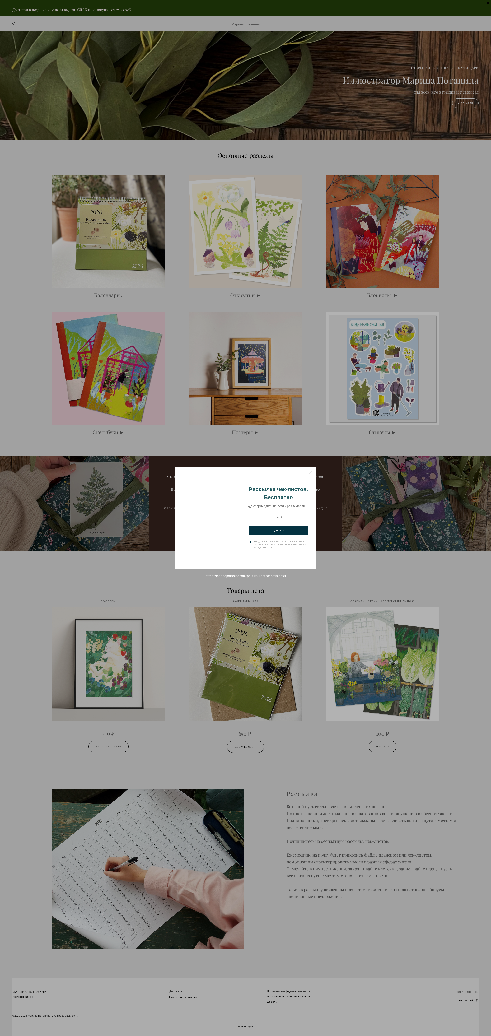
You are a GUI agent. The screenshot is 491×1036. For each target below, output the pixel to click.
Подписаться (278, 530)
